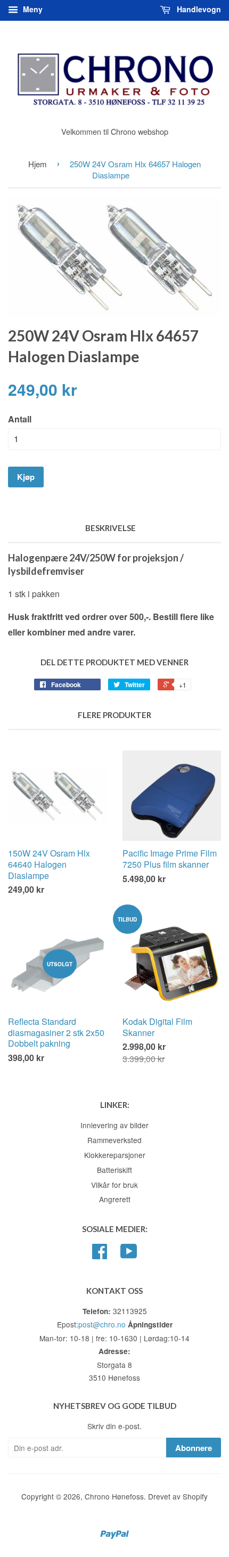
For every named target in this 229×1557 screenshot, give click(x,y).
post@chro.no (102, 1324)
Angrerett (114, 1199)
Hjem (37, 163)
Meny (32, 9)
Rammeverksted (114, 1140)
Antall (19, 419)
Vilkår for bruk (114, 1184)
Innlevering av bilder (114, 1125)
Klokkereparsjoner (114, 1155)
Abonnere (193, 1448)
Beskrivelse (110, 528)
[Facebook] (100, 1254)
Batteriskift (114, 1169)
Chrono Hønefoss (114, 1496)
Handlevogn (198, 9)
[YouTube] (128, 1254)
